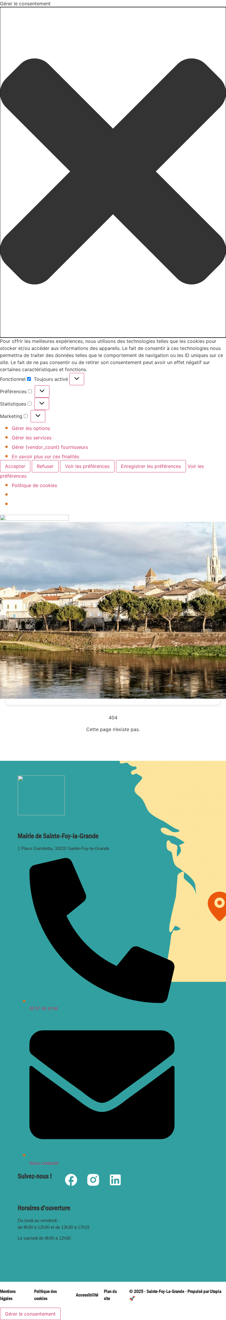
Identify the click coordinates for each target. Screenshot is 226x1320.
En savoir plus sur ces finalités (45, 456)
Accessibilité (87, 1295)
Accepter (15, 466)
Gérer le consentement (30, 1314)
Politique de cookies (34, 485)
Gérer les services (31, 438)
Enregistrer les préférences (151, 466)
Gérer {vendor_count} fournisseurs (50, 447)
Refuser (45, 466)
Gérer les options (31, 428)
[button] (113, 172)
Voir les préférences (87, 466)
